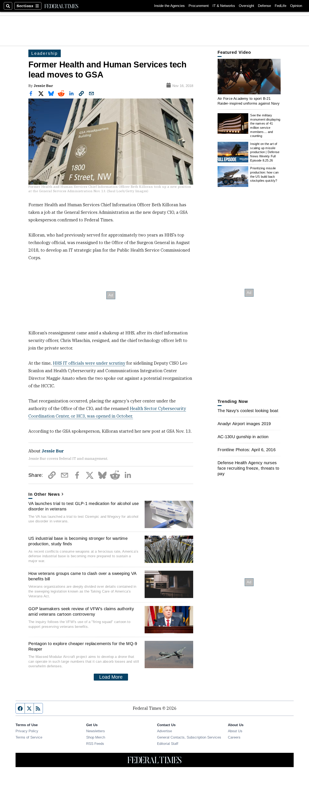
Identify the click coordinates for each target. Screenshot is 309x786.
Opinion (296, 6)
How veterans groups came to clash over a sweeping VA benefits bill (82, 576)
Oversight (246, 6)
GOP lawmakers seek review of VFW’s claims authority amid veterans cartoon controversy (81, 611)
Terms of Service (29, 737)
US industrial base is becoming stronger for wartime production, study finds (78, 541)
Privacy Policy (27, 731)
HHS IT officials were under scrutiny (89, 363)
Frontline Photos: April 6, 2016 (247, 449)
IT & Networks (224, 6)
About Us (235, 731)
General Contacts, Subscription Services (189, 737)
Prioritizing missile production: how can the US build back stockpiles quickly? (264, 174)
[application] (249, 76)
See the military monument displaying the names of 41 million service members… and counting (265, 125)
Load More (111, 677)
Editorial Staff (167, 743)
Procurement (199, 6)
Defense (264, 6)
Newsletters (95, 731)
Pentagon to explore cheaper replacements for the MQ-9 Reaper (82, 646)
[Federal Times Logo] (61, 6)
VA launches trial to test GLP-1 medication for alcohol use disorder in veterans (83, 506)
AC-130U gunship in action (243, 436)
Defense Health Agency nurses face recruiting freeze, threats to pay (248, 468)
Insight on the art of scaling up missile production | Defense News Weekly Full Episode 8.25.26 (264, 152)
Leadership (44, 53)
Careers (234, 737)
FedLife (280, 6)
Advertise (164, 731)
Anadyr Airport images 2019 (244, 423)
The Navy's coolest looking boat (248, 410)
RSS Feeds (95, 743)
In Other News (44, 494)
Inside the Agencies (169, 6)
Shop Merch (95, 737)
